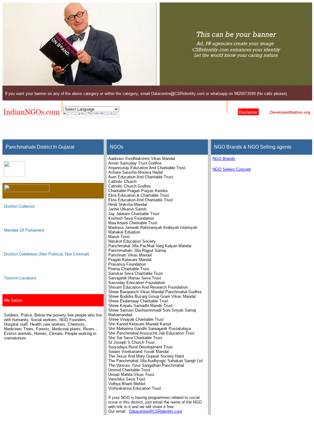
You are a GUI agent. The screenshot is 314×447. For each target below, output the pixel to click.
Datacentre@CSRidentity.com (155, 411)
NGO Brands (224, 158)
